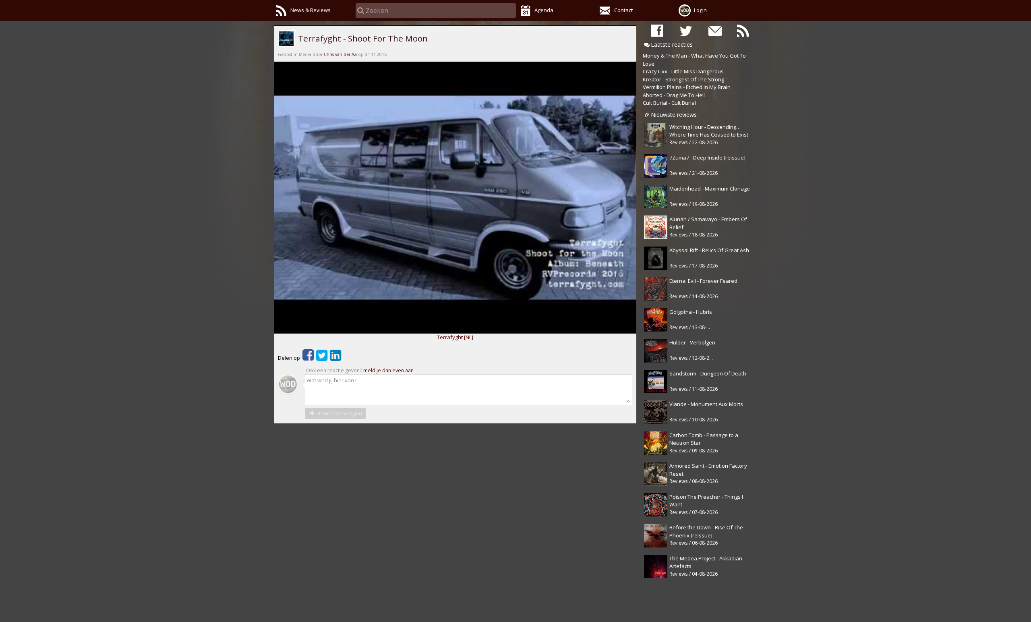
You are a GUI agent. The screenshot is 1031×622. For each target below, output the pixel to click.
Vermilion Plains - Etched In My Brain (687, 87)
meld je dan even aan (388, 370)
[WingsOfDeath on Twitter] (685, 30)
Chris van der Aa (340, 54)
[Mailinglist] (714, 30)
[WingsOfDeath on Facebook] (657, 30)
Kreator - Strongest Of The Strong (683, 79)
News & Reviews (310, 10)
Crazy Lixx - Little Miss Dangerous (683, 71)
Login (700, 10)
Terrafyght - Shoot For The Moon (362, 38)
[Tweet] (322, 357)
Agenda (543, 10)
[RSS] (743, 30)
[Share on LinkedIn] (335, 357)
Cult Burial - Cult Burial (669, 102)
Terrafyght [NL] (455, 337)
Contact (623, 10)
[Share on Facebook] (308, 357)
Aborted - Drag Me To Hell (674, 95)
